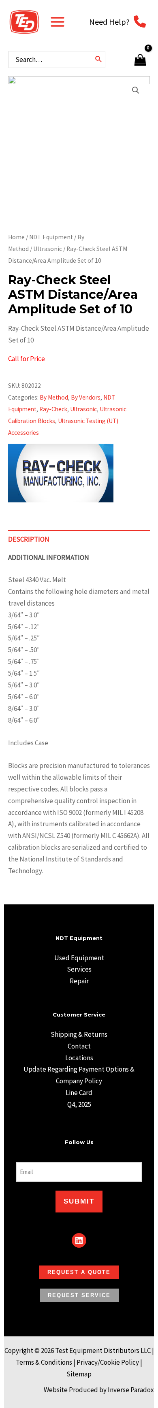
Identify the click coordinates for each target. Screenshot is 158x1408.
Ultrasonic (47, 249)
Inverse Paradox (131, 1389)
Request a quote (79, 1272)
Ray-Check (53, 409)
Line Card (79, 1092)
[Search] (98, 59)
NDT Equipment (51, 237)
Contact (79, 1046)
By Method (54, 397)
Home (16, 237)
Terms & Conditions (44, 1362)
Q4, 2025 (79, 1104)
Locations (79, 1057)
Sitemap (79, 1374)
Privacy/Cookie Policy (108, 1362)
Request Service (79, 1295)
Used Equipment (79, 957)
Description (28, 539)
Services (79, 969)
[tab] (79, 539)
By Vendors (85, 397)
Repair (79, 980)
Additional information (48, 557)
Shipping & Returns (79, 1034)
